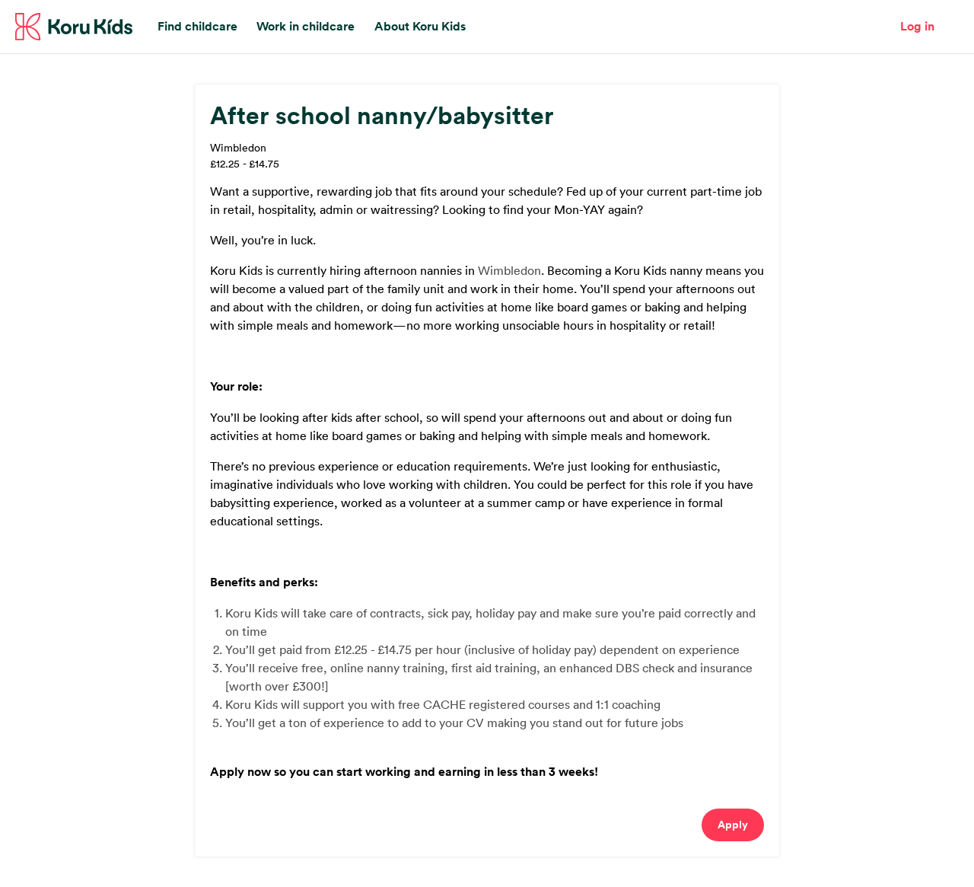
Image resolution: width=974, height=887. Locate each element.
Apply (733, 824)
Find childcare (197, 26)
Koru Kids (73, 26)
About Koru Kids (420, 26)
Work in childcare (305, 26)
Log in (917, 26)
